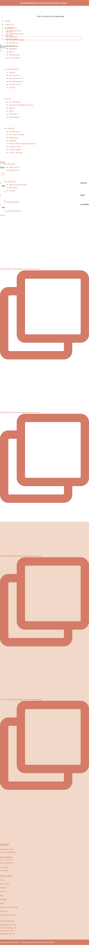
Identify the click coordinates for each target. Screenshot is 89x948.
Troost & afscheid (15, 153)
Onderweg (13, 114)
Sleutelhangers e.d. (16, 81)
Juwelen (12, 72)
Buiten (11, 52)
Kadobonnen (13, 202)
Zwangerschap (14, 131)
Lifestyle (11, 182)
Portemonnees (14, 75)
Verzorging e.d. (15, 117)
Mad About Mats (15, 31)
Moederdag (13, 137)
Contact (9, 32)
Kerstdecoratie (14, 58)
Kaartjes (11, 164)
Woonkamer (13, 43)
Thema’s (10, 128)
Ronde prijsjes (14, 211)
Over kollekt (11, 28)
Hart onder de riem (16, 134)
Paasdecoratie (14, 55)
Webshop (9, 25)
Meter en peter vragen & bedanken (22, 143)
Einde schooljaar (15, 150)
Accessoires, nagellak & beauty (21, 105)
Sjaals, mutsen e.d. (16, 78)
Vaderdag (12, 140)
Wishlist (9, 35)
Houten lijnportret (16, 34)
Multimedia (13, 188)
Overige (12, 87)
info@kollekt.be (6, 857)
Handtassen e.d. (15, 84)
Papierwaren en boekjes (18, 185)
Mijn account (11, 39)
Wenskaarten (14, 170)
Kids (9, 99)
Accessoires (12, 69)
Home (7, 21)
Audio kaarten (14, 167)
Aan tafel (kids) (15, 102)
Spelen (11, 111)
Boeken (12, 108)
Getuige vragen (15, 146)
